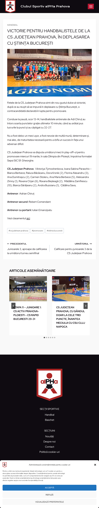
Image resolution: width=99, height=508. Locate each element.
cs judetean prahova (18, 230)
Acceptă (49, 488)
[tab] (44, 337)
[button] (95, 464)
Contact (49, 446)
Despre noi (49, 441)
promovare (37, 230)
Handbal (12, 25)
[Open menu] (91, 6)
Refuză (49, 495)
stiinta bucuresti (54, 230)
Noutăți (49, 436)
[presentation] (28, 288)
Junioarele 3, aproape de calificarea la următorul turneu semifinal (27, 248)
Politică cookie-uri (49, 452)
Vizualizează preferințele (49, 502)
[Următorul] (86, 306)
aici (28, 218)
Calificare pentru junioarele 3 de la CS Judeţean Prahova (73, 248)
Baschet (49, 420)
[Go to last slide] (13, 306)
